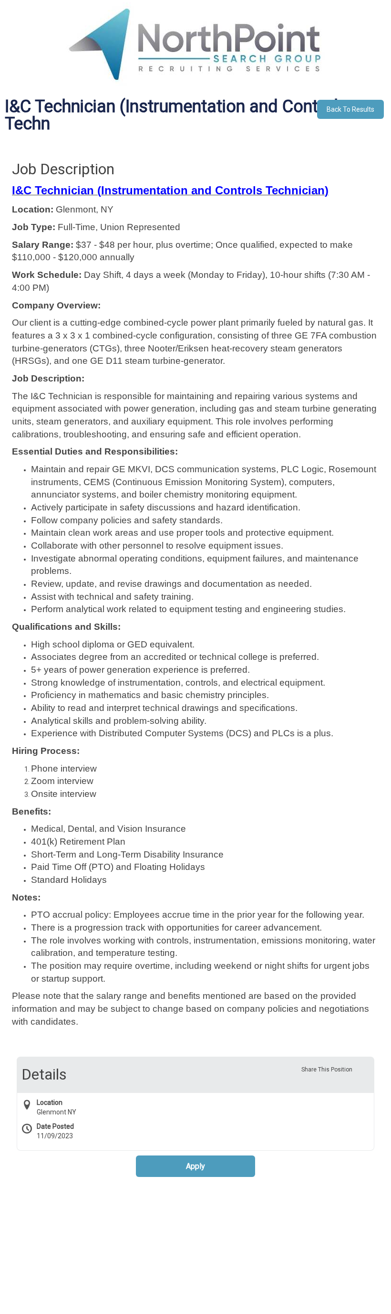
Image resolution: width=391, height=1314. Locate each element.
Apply (195, 1166)
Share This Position (326, 1069)
